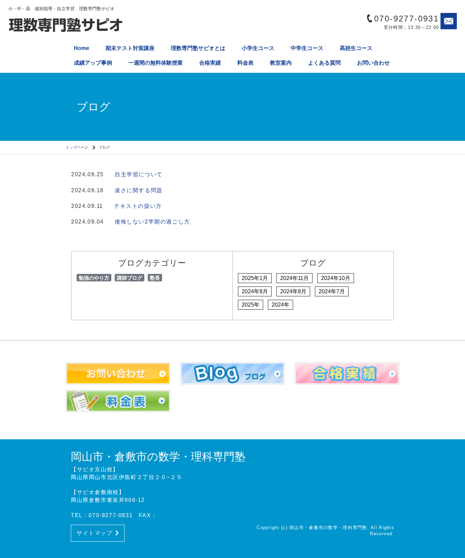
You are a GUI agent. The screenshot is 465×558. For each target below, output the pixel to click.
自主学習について (139, 174)
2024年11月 (294, 278)
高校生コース (356, 48)
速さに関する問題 (139, 190)
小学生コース (258, 48)
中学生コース (307, 48)
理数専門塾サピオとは (198, 48)
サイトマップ (95, 533)
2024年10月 (335, 278)
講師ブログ (129, 278)
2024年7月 (332, 291)
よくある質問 (324, 63)
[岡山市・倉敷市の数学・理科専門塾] (66, 26)
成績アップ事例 (93, 63)
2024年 (280, 305)
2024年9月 (255, 291)
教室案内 (281, 63)
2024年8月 (293, 291)
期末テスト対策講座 (130, 48)
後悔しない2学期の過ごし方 (152, 222)
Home (81, 48)
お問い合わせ (373, 63)
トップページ (77, 147)
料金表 (245, 63)
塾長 (155, 278)
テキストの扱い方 (138, 206)
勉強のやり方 (94, 278)
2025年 (250, 305)
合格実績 (210, 63)
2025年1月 (255, 278)
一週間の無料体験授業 (155, 63)
